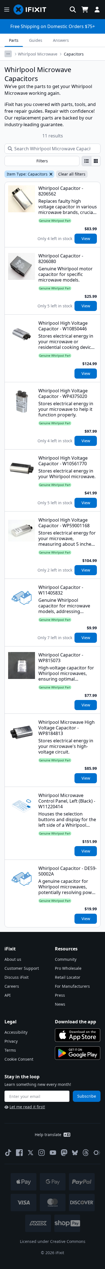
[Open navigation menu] (6, 9)
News (60, 1004)
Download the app (75, 1022)
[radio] (86, 161)
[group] (91, 161)
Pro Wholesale (68, 968)
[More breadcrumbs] (8, 53)
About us (12, 959)
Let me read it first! (27, 1106)
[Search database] (73, 9)
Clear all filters (71, 174)
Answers (61, 40)
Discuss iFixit (16, 977)
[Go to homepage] (32, 9)
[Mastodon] (64, 1152)
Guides (35, 40)
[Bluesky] (75, 1153)
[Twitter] (30, 1152)
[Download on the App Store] (77, 1035)
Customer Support (21, 968)
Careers (11, 986)
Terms (10, 1050)
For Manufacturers (72, 986)
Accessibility (15, 1032)
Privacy (11, 1041)
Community (65, 959)
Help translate (48, 1134)
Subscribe (86, 1096)
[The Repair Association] (97, 1152)
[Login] (97, 9)
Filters (42, 160)
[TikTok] (8, 1152)
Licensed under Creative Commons (52, 1241)
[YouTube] (53, 1152)
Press (60, 995)
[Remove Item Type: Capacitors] (50, 174)
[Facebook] (19, 1152)
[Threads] (85, 1152)
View (85, 238)
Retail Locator (67, 977)
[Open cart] (84, 9)
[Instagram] (41, 1152)
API (7, 995)
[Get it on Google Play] (77, 1053)
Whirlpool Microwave (37, 54)
